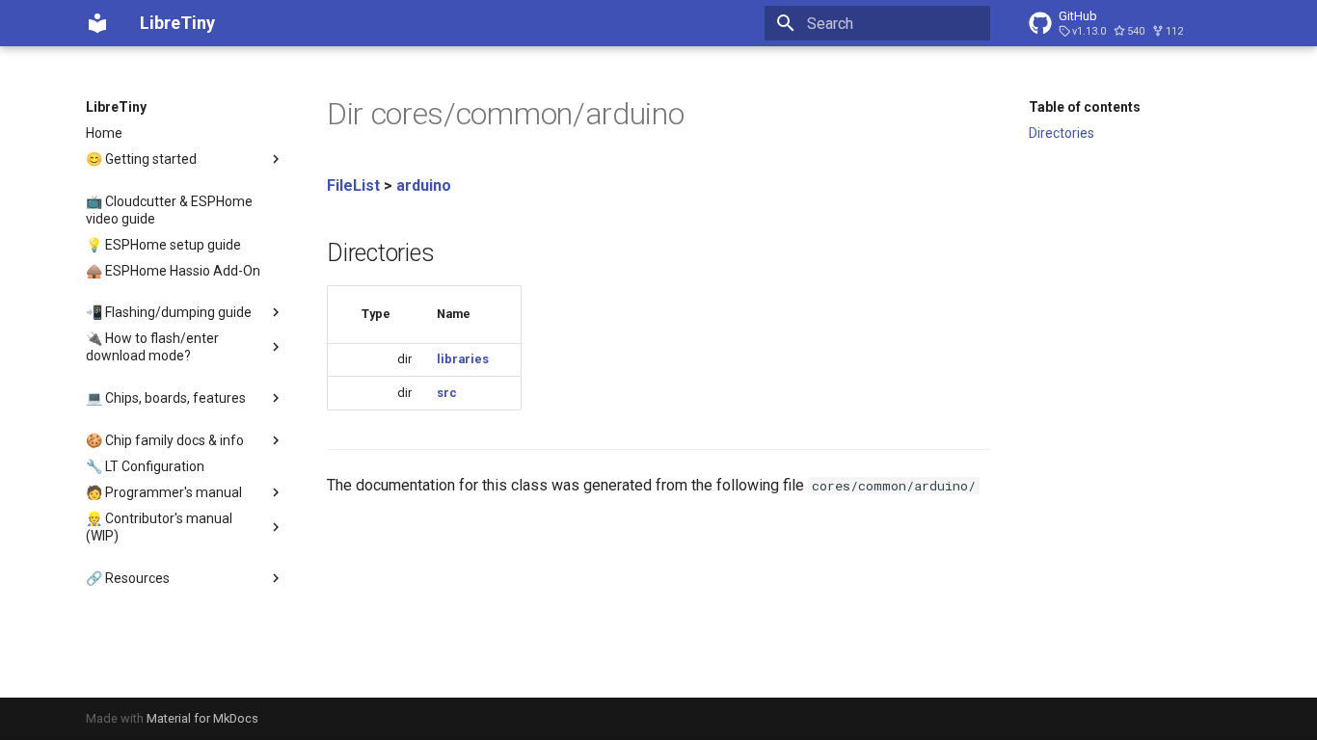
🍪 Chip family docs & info (165, 440)
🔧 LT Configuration (145, 466)
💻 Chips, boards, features (166, 398)
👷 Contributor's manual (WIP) (159, 527)
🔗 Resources (128, 578)
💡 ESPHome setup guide (163, 244)
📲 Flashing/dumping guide (169, 312)
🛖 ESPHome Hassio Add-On (173, 270)
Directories (1061, 133)
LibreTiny (116, 107)
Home (104, 133)
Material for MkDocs (202, 718)
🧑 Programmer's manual (164, 492)
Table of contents (1085, 107)
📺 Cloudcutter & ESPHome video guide (169, 210)
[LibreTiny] (97, 23)
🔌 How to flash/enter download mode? (152, 346)
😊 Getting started (141, 159)
